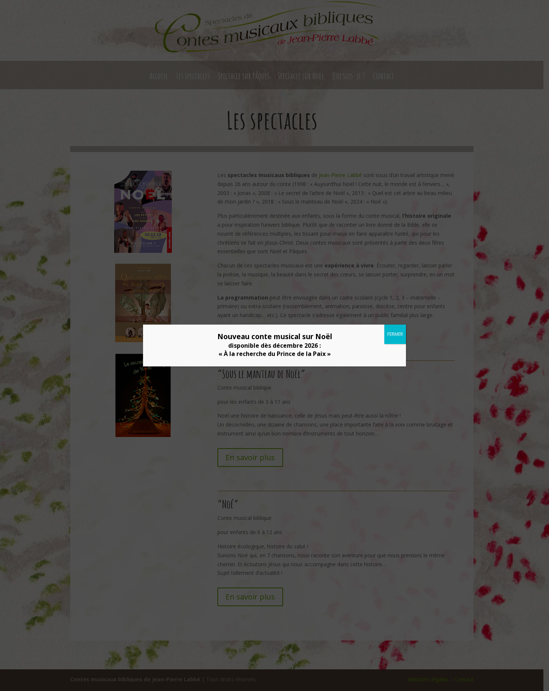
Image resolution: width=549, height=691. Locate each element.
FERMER (395, 334)
